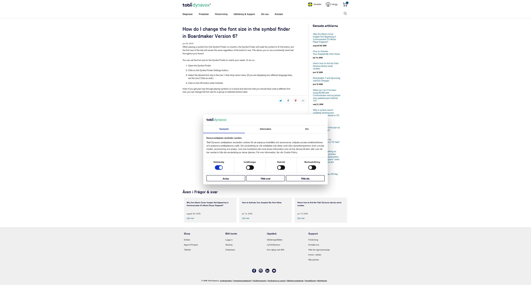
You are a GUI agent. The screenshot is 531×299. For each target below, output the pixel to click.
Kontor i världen (314, 254)
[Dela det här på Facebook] (288, 101)
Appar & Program (191, 244)
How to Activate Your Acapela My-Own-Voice (326, 52)
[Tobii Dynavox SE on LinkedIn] (267, 272)
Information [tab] (265, 129)
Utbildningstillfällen (274, 240)
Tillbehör (187, 249)
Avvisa (226, 178)
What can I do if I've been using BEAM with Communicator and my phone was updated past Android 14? (326, 95)
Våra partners (313, 259)
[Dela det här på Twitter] (281, 101)
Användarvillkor (226, 281)
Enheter (187, 240)
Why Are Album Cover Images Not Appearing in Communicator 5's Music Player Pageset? (324, 38)
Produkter (204, 14)
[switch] (250, 167)
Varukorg (228, 244)
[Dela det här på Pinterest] (296, 101)
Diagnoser (188, 14)
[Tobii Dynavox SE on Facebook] (254, 272)
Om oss (265, 14)
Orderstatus (230, 249)
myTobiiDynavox (273, 244)
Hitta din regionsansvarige (319, 249)
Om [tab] (307, 129)
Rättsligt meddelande (295, 281)
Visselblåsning (310, 281)
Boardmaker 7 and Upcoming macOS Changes (326, 79)
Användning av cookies (277, 281)
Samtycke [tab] (224, 129)
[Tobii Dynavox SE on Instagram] (261, 272)
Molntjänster (322, 281)
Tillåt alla (305, 178)
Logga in (229, 240)
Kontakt (279, 14)
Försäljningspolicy (259, 281)
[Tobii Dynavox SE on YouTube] (274, 272)
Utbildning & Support (244, 14)
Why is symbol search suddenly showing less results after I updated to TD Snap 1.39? (326, 114)
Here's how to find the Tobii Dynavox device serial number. (325, 66)
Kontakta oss (313, 244)
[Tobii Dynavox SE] (197, 5)
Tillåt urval (265, 178)
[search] (345, 13)
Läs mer (190, 218)
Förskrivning (221, 14)
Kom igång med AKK (275, 249)
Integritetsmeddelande (242, 281)
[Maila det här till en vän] (303, 101)
